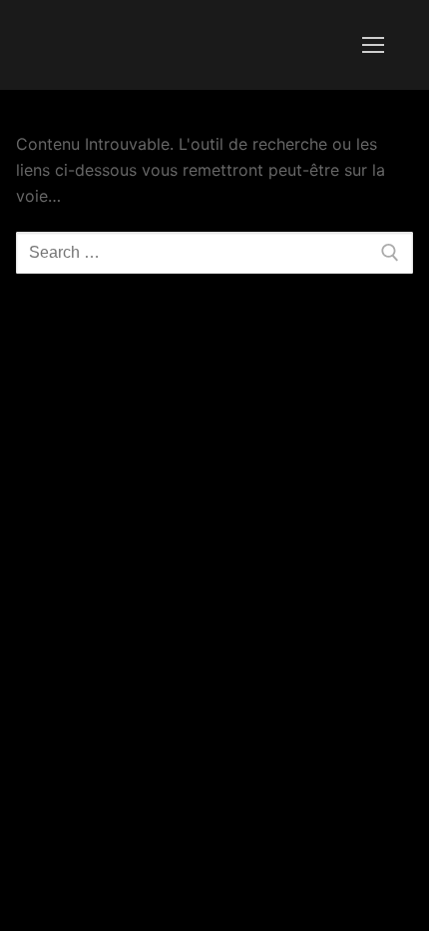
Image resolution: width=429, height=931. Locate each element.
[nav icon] (373, 45)
